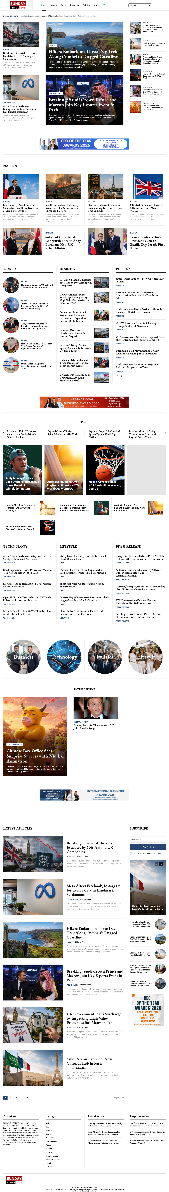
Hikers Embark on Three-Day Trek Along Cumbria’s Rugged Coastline (83, 53)
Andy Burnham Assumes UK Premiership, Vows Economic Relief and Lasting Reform (35, 326)
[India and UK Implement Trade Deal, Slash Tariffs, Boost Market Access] (101, 362)
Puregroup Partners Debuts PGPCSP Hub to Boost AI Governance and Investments (140, 557)
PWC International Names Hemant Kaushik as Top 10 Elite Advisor (136, 602)
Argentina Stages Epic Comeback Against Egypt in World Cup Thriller (104, 434)
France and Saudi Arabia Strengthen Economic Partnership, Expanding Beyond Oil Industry (152, 60)
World (24, 281)
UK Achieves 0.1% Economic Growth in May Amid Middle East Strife (75, 377)
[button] (103, 5)
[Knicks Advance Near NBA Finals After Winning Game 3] (105, 470)
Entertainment (149, 103)
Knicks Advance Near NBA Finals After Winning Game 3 (20, 527)
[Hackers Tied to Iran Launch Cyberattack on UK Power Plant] (135, 75)
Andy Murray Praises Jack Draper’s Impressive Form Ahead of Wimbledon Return (74, 508)
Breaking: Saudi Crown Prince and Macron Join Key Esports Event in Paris (83, 105)
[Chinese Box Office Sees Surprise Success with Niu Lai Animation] (135, 107)
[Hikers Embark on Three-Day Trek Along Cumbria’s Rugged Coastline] (33, 940)
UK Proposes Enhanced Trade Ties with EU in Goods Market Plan (147, 1133)
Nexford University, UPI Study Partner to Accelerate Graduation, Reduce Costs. (148, 1124)
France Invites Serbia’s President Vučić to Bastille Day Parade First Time (147, 242)
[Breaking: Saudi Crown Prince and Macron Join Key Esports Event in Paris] (33, 983)
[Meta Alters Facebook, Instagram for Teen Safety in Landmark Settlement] (21, 87)
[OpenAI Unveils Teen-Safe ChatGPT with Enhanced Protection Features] (135, 91)
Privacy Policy (156, 853)
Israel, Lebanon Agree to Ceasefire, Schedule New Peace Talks (36, 366)
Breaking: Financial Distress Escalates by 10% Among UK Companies (49, 16)
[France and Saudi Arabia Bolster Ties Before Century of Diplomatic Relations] (11, 345)
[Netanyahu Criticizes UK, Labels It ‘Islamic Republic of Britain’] (11, 285)
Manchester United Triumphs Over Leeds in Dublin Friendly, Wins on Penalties (21, 434)
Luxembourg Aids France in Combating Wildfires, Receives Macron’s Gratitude (20, 207)
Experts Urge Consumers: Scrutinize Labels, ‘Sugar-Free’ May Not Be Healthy (84, 599)
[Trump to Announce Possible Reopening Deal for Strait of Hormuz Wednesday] (11, 305)
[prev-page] (117, 376)
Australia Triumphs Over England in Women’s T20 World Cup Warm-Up (129, 508)
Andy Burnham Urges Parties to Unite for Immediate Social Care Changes (140, 310)
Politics (146, 40)
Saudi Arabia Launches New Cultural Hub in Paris (154, 44)
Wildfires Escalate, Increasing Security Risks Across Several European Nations (62, 207)
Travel (53, 45)
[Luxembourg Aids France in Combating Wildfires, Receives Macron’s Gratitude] (21, 186)
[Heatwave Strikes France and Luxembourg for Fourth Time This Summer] (105, 186)
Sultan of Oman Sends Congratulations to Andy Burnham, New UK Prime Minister (63, 242)
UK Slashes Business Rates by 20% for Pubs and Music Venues (147, 208)
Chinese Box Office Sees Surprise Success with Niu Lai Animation (153, 108)
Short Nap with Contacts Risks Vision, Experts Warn (82, 585)
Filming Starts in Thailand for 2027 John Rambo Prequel (94, 727)
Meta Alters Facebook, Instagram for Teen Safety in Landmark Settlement (19, 108)
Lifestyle (64, 563)
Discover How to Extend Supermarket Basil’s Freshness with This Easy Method (83, 571)
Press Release (122, 563)
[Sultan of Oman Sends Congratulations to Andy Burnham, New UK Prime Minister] (22, 241)
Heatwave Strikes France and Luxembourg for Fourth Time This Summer (105, 207)
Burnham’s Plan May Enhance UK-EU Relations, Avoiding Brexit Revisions (137, 352)
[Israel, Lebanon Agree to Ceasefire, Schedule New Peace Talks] (11, 365)
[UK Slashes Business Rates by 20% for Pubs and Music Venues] (148, 186)
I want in (146, 847)
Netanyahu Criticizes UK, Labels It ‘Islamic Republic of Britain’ (37, 286)
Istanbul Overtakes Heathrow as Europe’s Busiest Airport (72, 333)
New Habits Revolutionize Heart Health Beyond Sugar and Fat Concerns (82, 613)
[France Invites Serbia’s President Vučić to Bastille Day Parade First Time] (107, 241)
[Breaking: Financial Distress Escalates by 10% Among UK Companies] (21, 34)
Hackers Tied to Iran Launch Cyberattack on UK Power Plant (154, 76)
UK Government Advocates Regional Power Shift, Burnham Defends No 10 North (141, 338)
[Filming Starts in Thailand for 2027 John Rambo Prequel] (96, 708)
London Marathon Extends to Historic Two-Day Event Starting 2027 (20, 508)
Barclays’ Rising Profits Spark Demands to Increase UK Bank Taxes (75, 347)
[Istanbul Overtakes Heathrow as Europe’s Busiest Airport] (101, 333)
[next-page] (121, 376)
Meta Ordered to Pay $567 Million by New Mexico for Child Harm (27, 613)
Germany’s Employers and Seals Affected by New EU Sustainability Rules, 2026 (140, 588)
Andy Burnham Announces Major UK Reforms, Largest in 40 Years (137, 366)
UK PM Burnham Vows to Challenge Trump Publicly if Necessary (137, 324)
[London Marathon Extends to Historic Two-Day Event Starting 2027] (47, 508)
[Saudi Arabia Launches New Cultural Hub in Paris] (135, 43)
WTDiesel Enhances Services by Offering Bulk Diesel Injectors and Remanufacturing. (139, 572)
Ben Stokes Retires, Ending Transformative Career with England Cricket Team (142, 434)
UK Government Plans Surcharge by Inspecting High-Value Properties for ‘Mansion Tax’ (153, 28)
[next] (164, 16)
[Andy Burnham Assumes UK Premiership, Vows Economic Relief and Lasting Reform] (11, 325)
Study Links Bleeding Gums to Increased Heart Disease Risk (83, 557)
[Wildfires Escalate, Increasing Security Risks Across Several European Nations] (63, 186)
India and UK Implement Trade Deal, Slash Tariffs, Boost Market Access (74, 362)
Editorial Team (82, 857)
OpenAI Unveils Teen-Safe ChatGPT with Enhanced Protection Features (153, 92)
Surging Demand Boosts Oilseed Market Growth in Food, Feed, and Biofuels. (138, 615)
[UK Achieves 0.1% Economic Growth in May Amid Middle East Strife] (101, 377)
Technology (9, 102)
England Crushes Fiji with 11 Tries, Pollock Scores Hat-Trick (62, 433)
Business (7, 50)
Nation (6, 201)
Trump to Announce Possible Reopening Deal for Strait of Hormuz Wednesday (34, 306)
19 (27, 1098)
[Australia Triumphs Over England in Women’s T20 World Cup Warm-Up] (63, 470)
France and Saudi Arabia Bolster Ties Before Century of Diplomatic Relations (36, 346)
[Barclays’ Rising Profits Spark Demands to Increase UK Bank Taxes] (101, 347)
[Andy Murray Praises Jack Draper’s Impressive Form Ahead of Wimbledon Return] (22, 470)
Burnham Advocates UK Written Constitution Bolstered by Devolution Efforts (137, 295)
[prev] (160, 16)
